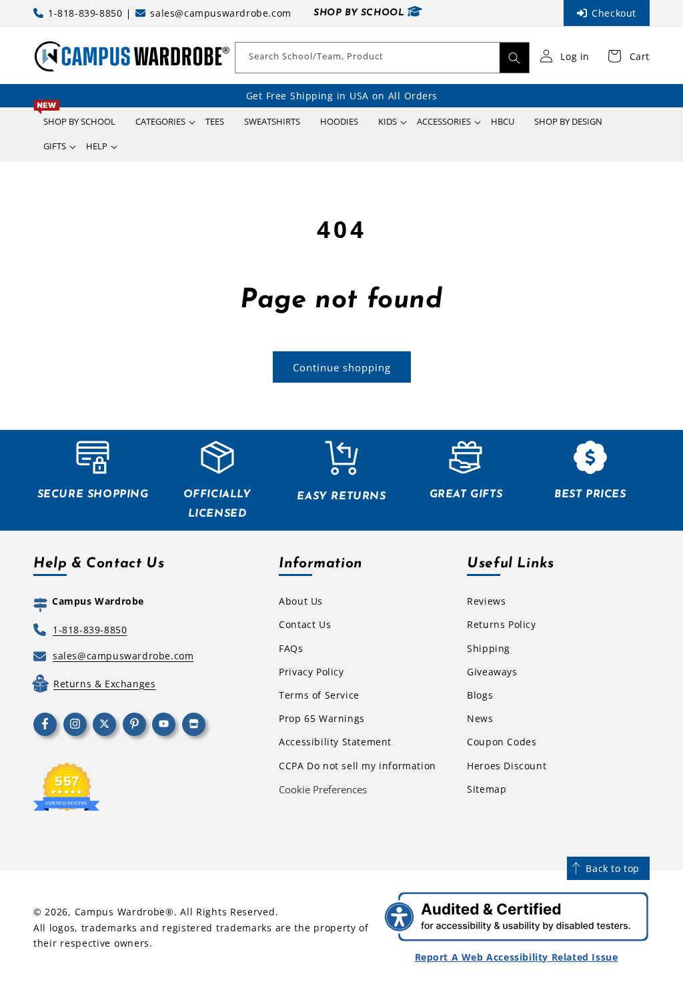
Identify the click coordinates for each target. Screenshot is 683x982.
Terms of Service (319, 695)
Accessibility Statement (335, 741)
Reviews (486, 601)
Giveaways (492, 671)
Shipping (488, 648)
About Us (301, 601)
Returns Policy (501, 624)
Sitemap (486, 789)
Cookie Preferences (323, 789)
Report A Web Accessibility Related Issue (516, 957)
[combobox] (382, 58)
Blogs (480, 695)
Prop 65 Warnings (322, 718)
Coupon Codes (501, 741)
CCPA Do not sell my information (357, 765)
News (480, 718)
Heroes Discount (506, 765)
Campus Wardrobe (120, 911)
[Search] (514, 58)
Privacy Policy (311, 671)
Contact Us (305, 624)
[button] (160, 121)
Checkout (614, 13)
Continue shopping (342, 367)
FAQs (291, 648)
